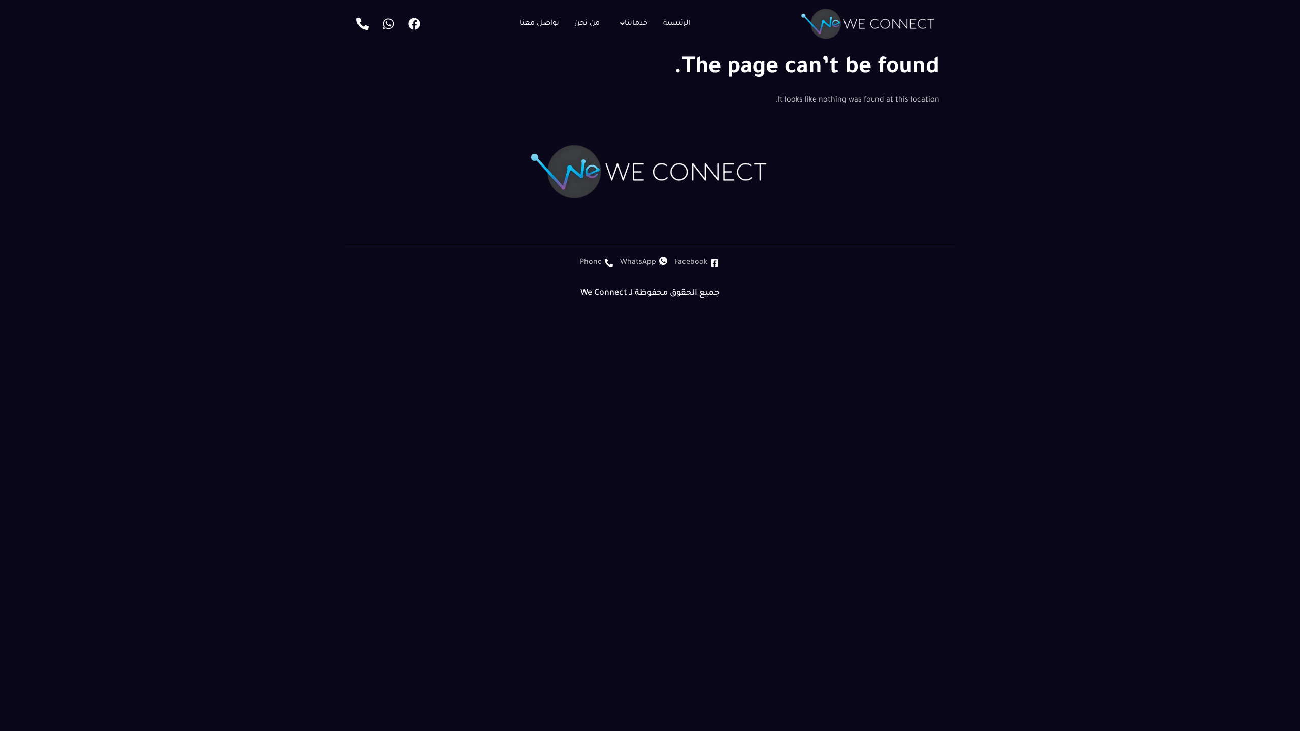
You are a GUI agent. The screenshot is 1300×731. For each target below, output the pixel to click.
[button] (631, 24)
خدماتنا (636, 24)
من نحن (587, 24)
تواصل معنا (539, 24)
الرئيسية (677, 24)
